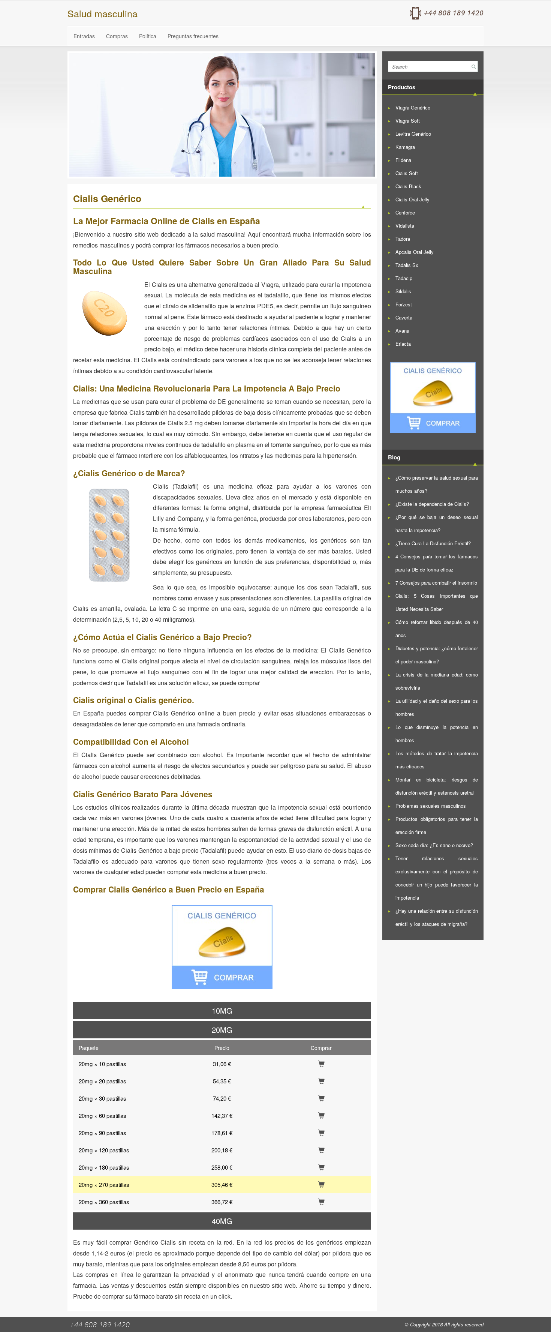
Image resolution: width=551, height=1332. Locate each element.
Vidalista (404, 225)
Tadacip (403, 278)
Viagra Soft (407, 120)
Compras (117, 36)
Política (147, 36)
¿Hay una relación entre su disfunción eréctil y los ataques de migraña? (436, 917)
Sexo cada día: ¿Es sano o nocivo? (434, 845)
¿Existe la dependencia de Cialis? (432, 503)
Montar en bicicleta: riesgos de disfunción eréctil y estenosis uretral (436, 786)
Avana (402, 330)
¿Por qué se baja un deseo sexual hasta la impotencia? (436, 523)
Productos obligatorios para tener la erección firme (436, 825)
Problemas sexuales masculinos (430, 805)
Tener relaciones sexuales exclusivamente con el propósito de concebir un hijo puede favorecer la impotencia (436, 878)
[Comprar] (321, 1063)
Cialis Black (408, 186)
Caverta (403, 317)
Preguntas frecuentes (193, 36)
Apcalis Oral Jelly (414, 251)
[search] (474, 67)
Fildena (403, 160)
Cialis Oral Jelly (412, 199)
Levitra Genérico (413, 133)
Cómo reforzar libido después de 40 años (436, 628)
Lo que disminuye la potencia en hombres (436, 733)
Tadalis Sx (406, 264)
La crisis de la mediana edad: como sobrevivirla (436, 681)
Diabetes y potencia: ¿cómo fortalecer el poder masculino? (436, 655)
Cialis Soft (406, 173)
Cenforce (405, 212)
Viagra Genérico (412, 107)
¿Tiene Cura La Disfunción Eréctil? (433, 543)
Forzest (403, 304)
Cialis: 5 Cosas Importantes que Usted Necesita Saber (436, 602)
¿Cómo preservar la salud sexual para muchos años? (436, 484)
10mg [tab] (222, 1010)
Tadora (402, 238)
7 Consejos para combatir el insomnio (436, 582)
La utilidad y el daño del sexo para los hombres (436, 707)
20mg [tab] (222, 1029)
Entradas (84, 36)
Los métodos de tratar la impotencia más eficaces (436, 760)
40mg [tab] (222, 1220)
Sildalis (403, 291)
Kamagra (405, 146)
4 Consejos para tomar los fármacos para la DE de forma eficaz (436, 563)
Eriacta (403, 343)
